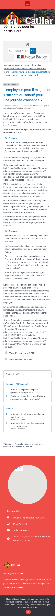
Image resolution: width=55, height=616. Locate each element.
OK (28, 612)
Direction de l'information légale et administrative (23, 444)
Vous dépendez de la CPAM (21, 353)
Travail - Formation (33, 65)
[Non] (51, 605)
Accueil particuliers (13, 65)
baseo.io (28, 446)
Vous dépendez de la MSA (21, 359)
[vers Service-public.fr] (32, 57)
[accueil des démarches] (28, 44)
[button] (27, 3)
